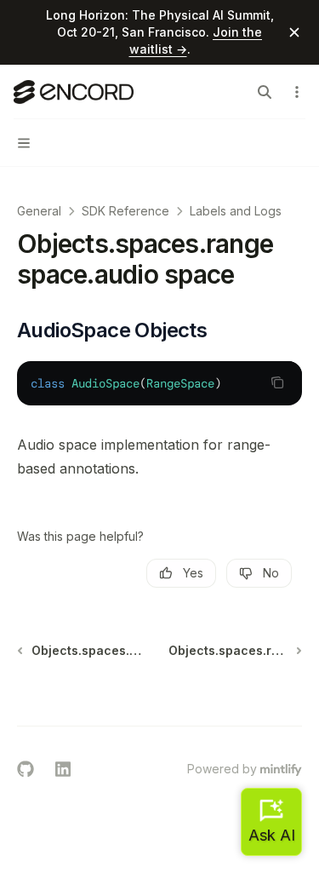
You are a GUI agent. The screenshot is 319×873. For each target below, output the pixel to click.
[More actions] (296, 92)
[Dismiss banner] (294, 32)
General (39, 211)
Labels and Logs (236, 211)
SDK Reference (125, 211)
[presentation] (159, 383)
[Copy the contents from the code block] (277, 382)
